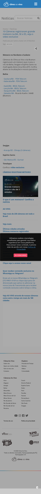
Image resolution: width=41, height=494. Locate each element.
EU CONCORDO (20, 255)
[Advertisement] (20, 491)
